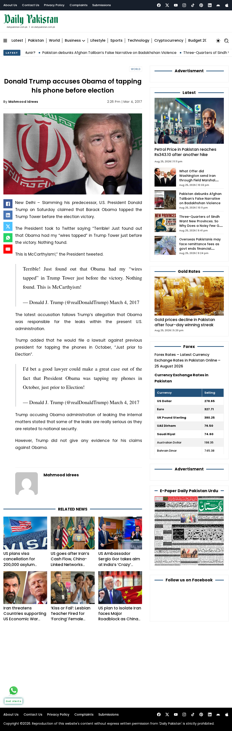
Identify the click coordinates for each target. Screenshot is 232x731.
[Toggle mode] (218, 40)
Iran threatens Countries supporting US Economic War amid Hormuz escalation (24, 619)
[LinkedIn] (7, 215)
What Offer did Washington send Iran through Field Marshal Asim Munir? (197, 178)
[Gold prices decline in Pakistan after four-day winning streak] (189, 296)
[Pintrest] (201, 5)
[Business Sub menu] (83, 41)
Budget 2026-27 (203, 40)
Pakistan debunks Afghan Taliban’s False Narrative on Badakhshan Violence (87, 52)
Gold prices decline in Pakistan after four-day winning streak (185, 322)
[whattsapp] (13, 690)
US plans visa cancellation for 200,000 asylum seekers (19, 562)
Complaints (78, 5)
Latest (17, 40)
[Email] (7, 249)
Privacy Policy (54, 5)
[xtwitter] (167, 5)
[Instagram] (184, 5)
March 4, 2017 (124, 302)
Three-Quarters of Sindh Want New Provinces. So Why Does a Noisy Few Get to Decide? (201, 223)
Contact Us (30, 5)
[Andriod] (218, 5)
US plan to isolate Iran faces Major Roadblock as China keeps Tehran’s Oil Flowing (119, 619)
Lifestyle (97, 40)
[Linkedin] (210, 5)
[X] (7, 226)
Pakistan (36, 40)
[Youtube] (176, 5)
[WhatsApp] (7, 237)
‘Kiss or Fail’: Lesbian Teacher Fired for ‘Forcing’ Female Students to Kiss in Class (70, 619)
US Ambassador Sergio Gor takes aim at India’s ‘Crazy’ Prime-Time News (119, 562)
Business (73, 40)
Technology (138, 40)
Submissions (101, 5)
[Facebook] (159, 5)
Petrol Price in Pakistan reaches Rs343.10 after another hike (185, 152)
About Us (10, 5)
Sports (116, 40)
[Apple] (227, 5)
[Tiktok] (193, 5)
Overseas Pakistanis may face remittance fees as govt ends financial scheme (200, 246)
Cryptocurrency (168, 40)
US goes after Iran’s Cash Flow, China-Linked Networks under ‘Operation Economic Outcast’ (70, 564)
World (54, 40)
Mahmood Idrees (23, 101)
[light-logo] (31, 21)
